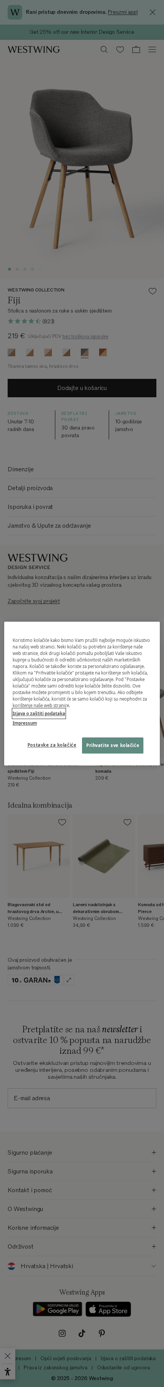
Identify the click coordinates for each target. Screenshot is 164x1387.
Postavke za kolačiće (51, 745)
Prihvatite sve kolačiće (112, 745)
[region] (82, 694)
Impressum (25, 723)
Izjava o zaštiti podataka (39, 713)
